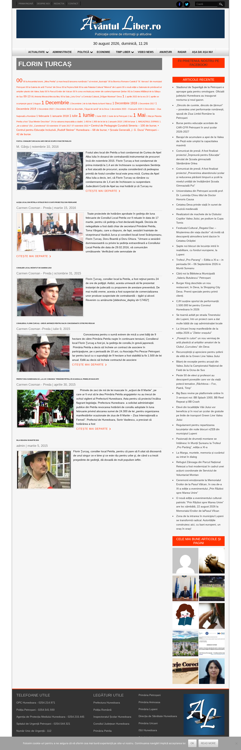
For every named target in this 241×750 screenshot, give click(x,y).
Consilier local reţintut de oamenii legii (33, 268)
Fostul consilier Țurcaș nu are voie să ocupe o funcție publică (44, 141)
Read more (208, 743)
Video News (146, 52)
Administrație (62, 52)
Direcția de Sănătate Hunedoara (158, 716)
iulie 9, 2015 (61, 329)
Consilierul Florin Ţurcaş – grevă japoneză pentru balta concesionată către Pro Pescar (55, 323)
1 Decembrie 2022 (45, 109)
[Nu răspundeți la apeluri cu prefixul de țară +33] (212, 616)
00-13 (27, 96)
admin (20, 446)
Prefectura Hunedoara (106, 702)
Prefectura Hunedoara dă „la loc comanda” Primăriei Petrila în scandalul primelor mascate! (57, 379)
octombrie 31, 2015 (67, 273)
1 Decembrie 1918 (124, 103)
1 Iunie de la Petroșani (117, 116)
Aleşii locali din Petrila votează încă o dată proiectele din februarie (46, 202)
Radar (182, 52)
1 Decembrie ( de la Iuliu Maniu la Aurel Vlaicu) (91, 103)
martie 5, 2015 (37, 446)
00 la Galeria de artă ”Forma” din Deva (43, 87)
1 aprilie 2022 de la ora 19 (136, 96)
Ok (192, 743)
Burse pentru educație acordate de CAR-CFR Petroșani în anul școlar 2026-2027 (197, 127)
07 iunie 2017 (65, 126)
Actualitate (36, 52)
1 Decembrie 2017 (146, 103)
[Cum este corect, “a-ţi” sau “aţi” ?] (185, 561)
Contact (73, 3)
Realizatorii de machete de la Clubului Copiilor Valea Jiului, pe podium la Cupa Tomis (199, 218)
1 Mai (139, 115)
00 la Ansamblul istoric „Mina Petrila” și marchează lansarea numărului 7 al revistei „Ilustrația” (65, 81)
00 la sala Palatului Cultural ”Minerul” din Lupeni (100, 87)
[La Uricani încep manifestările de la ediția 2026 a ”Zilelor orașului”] (185, 589)
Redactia (59, 3)
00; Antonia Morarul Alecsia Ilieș (45, 96)
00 (19, 80)
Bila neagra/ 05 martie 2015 (27, 440)
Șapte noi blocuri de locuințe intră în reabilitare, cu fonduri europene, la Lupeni (197, 250)
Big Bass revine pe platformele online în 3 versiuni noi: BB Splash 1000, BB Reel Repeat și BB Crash (200, 397)
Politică (83, 52)
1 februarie (42, 115)
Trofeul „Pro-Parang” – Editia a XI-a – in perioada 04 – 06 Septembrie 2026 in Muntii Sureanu (199, 264)
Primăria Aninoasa (149, 702)
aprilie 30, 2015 (65, 384)
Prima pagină (26, 3)
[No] (236, 743)
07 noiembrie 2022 (80, 126)
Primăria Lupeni (148, 709)
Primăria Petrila (102, 730)
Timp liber (123, 52)
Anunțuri (165, 52)
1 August (37, 103)
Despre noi (43, 3)
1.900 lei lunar (129, 121)
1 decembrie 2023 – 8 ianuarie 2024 (126, 109)
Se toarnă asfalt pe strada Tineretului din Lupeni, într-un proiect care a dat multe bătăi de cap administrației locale (199, 319)
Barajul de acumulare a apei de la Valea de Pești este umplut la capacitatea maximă (200, 141)
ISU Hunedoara (148, 730)
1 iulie (73, 115)
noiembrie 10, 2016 (45, 146)
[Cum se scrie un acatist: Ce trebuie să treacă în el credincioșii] (212, 561)
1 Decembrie (55, 102)
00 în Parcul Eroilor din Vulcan (58, 91)
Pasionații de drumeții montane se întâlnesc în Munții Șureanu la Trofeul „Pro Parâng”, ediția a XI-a (198, 443)
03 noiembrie (52, 126)
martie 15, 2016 (65, 208)
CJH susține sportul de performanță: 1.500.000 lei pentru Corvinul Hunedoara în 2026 (197, 305)
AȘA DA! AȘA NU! (202, 52)
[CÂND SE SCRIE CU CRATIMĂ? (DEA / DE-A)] (185, 616)
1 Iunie (86, 115)
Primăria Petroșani (150, 695)
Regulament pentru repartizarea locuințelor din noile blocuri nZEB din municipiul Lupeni (198, 429)
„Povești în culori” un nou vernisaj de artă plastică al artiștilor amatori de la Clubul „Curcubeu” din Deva (198, 342)
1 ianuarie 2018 (59, 115)
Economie (103, 52)
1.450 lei (87, 121)
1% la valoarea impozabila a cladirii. (67, 121)
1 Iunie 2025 (100, 116)
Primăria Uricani (148, 723)
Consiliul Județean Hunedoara (111, 723)
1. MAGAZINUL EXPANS (147, 121)
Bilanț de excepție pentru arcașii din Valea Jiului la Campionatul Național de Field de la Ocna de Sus (199, 366)
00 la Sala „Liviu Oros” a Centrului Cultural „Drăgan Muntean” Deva (91, 96)
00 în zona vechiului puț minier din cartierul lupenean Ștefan (100, 91)
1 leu (130, 116)
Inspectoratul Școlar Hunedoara (112, 716)
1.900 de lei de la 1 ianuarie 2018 (107, 121)
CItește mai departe (101, 191)
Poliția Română (102, 709)
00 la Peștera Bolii (70, 87)
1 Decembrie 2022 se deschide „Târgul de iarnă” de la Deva (81, 109)
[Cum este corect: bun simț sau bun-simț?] (185, 671)
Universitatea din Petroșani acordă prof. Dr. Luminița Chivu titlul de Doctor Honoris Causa (199, 195)
